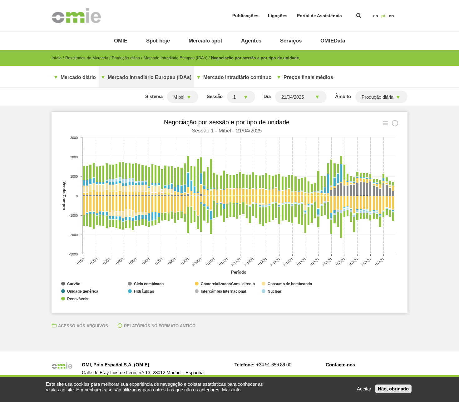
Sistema (154, 96)
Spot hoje (158, 41)
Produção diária (126, 58)
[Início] (76, 15)
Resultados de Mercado (86, 58)
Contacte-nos (340, 364)
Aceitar (364, 388)
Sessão (215, 96)
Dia (267, 96)
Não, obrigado (393, 388)
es (375, 15)
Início (57, 58)
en (391, 15)
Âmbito (343, 96)
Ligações (278, 15)
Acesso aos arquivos (83, 326)
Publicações (245, 15)
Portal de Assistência (319, 15)
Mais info (231, 389)
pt (383, 15)
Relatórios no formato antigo (159, 326)
